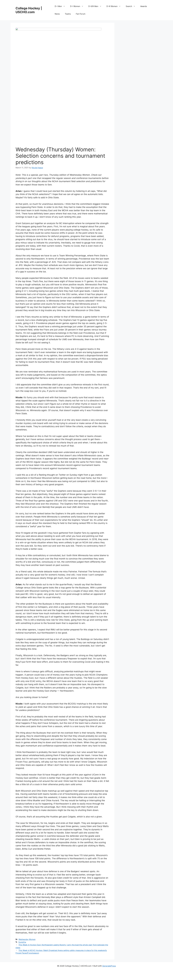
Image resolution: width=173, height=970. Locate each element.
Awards (143, 6)
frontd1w (22, 942)
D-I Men (58, 6)
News (57, 14)
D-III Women (112, 6)
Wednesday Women (26, 939)
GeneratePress (109, 966)
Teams (68, 14)
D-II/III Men (93, 6)
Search (129, 6)
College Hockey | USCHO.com (29, 10)
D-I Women (75, 6)
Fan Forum (80, 14)
